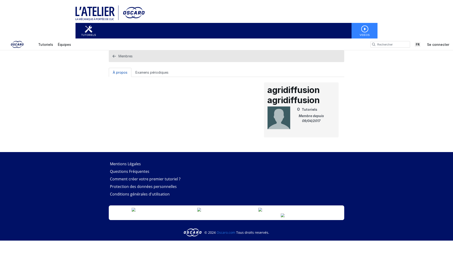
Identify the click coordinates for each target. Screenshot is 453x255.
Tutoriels (88, 35)
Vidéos (365, 35)
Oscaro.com (226, 232)
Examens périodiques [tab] (151, 72)
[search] (373, 44)
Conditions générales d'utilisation (140, 194)
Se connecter (438, 44)
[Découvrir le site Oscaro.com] (193, 232)
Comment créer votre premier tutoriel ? (145, 179)
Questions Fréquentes (129, 171)
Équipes (64, 44)
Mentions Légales (125, 163)
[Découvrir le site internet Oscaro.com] (132, 19)
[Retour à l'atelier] (97, 19)
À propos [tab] (120, 72)
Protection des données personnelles (143, 186)
